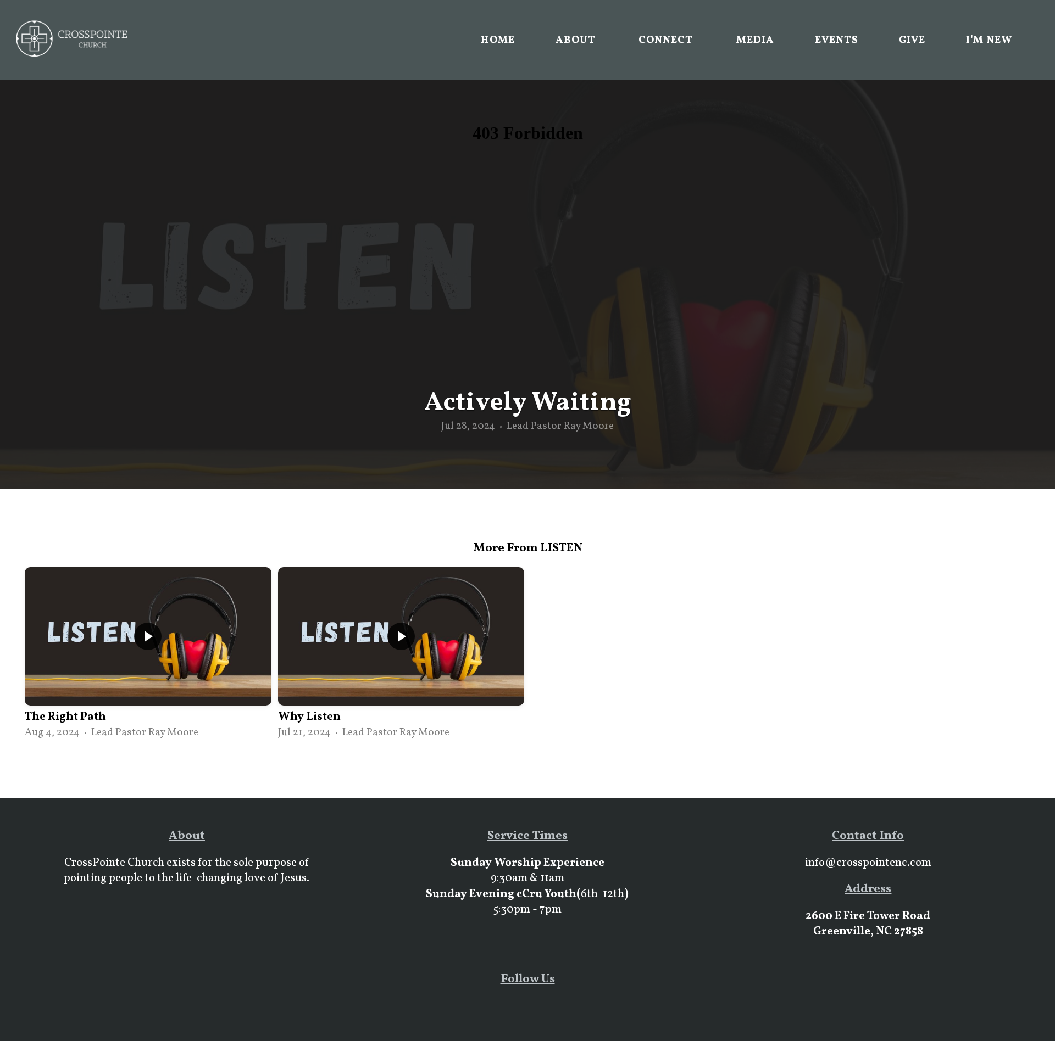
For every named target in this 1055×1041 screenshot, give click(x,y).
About (577, 40)
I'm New (989, 40)
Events (836, 40)
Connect (667, 40)
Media (755, 40)
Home (498, 40)
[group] (148, 654)
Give (912, 40)
